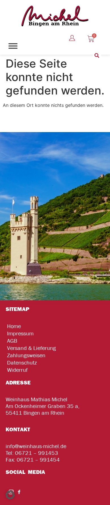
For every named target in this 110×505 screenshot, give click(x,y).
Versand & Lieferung (31, 348)
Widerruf (17, 369)
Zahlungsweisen (26, 355)
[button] (97, 55)
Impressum (20, 333)
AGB (12, 340)
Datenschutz (22, 362)
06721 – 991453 (36, 452)
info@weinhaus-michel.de (36, 446)
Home (14, 326)
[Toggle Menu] (12, 46)
